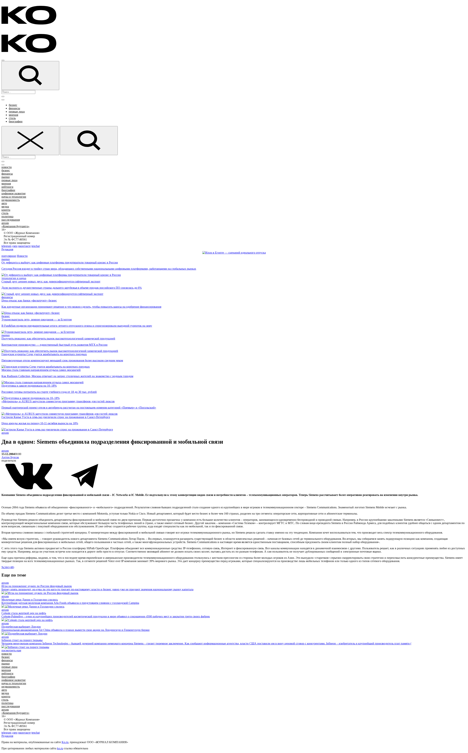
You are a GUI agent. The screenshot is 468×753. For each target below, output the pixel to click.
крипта (5, 209)
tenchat (35, 246)
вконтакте (24, 246)
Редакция (7, 249)
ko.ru (60, 748)
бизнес (13, 105)
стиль (12, 118)
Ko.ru (65, 742)
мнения (13, 114)
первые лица (17, 111)
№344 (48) (7, 567)
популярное (8, 255)
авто (4, 203)
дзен (15, 246)
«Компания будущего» (15, 226)
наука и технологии (13, 196)
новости (6, 167)
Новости (22, 255)
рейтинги (7, 186)
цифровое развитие (13, 193)
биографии (15, 121)
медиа (5, 206)
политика (7, 216)
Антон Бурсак (10, 457)
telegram (6, 246)
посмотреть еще (11, 650)
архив (5, 223)
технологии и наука (13, 278)
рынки (5, 177)
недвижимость (10, 200)
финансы (14, 108)
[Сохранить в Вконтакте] (29, 488)
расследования (10, 219)
